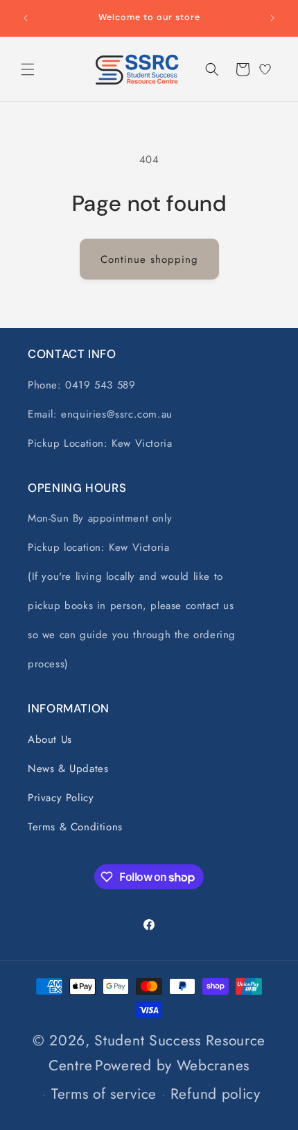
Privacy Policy (61, 797)
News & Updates (68, 768)
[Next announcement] (272, 18)
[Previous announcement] (25, 18)
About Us (50, 739)
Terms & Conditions (75, 826)
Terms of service (104, 1094)
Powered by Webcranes (172, 1065)
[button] (27, 69)
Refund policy (215, 1094)
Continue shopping (149, 259)
